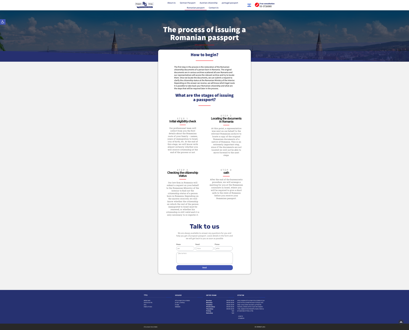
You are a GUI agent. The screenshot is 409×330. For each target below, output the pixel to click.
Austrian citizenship (208, 2)
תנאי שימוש (147, 300)
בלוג (145, 305)
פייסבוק (240, 316)
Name (178, 244)
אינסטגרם (241, 318)
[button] (3, 22)
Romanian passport (195, 7)
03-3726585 (266, 6)
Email (197, 244)
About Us (171, 2)
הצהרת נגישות (148, 307)
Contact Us (214, 7)
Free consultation (267, 3)
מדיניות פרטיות (148, 302)
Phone (217, 244)
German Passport (187, 2)
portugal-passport (230, 2)
